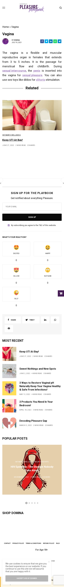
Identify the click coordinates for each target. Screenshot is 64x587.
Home (5, 26)
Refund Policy (48, 543)
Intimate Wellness (11, 135)
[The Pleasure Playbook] (32, 7)
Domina (17, 40)
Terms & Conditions (33, 543)
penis (36, 70)
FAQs (58, 543)
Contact (7, 543)
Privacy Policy (18, 543)
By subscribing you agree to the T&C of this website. (33, 225)
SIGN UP (32, 217)
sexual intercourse (14, 70)
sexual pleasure (32, 75)
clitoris (40, 79)
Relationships (42, 462)
